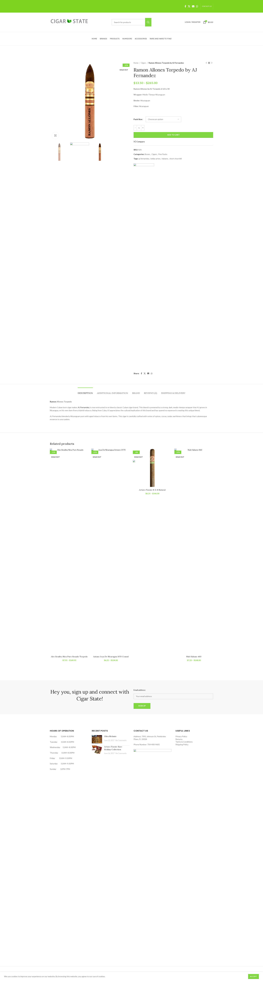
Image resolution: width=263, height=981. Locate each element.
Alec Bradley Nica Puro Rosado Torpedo (69, 656)
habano (165, 158)
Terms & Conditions (184, 742)
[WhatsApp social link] (197, 6)
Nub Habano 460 (193, 656)
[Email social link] (193, 6)
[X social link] (189, 6)
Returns (178, 739)
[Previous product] (206, 63)
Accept (253, 976)
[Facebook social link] (185, 6)
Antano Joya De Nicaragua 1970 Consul (110, 656)
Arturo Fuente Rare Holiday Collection (113, 748)
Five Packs (162, 154)
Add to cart (173, 135)
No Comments (120, 740)
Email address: (140, 690)
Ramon (53, 401)
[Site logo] (69, 22)
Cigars (143, 63)
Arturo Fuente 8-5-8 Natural (152, 490)
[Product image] (69, 551)
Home (136, 63)
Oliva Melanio (110, 736)
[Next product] (211, 63)
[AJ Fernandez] (144, 266)
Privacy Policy (181, 736)
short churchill (175, 158)
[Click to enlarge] (55, 135)
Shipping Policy (181, 744)
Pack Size (138, 119)
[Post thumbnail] (97, 739)
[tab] (85, 392)
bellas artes (155, 158)
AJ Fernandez (83, 407)
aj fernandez (144, 158)
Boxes (147, 154)
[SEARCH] (148, 22)
